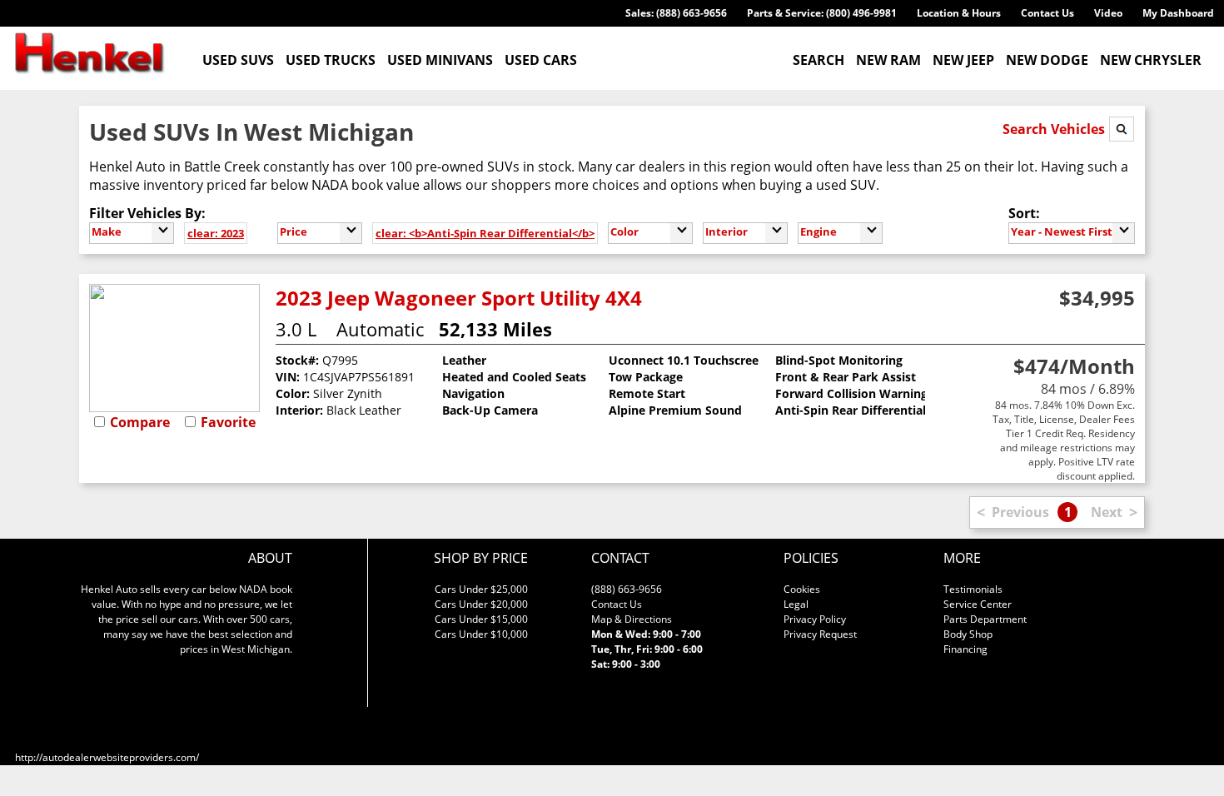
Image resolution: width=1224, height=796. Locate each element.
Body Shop (968, 634)
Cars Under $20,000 (481, 604)
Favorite (228, 422)
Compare (140, 422)
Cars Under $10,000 (481, 634)
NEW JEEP (963, 60)
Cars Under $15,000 (481, 619)
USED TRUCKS (331, 60)
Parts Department (985, 619)
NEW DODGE (1047, 60)
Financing (965, 649)
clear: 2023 (215, 233)
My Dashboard (1178, 13)
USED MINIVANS (440, 60)
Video (1108, 13)
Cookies (802, 589)
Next (1106, 512)
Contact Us (1047, 13)
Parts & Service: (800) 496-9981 (822, 13)
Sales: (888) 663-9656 (676, 13)
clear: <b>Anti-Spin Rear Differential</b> (485, 233)
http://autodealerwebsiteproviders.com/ (107, 757)
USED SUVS (238, 60)
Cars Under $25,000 (481, 589)
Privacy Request (820, 634)
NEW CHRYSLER (1151, 60)
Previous (1020, 512)
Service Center (977, 604)
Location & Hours (959, 13)
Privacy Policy (815, 619)
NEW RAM (888, 60)
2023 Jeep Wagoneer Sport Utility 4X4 (459, 297)
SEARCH (818, 60)
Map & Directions (631, 619)
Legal (796, 604)
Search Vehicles (1055, 129)
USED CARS (541, 60)
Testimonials (973, 589)
